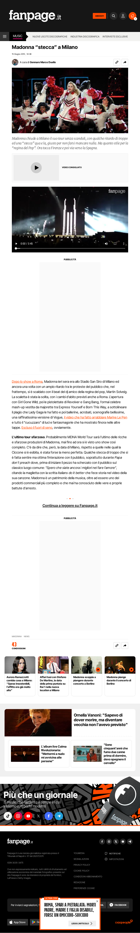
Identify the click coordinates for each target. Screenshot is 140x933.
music (17, 36)
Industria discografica (85, 36)
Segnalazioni (81, 859)
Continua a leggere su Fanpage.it (70, 505)
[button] (125, 62)
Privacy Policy (82, 864)
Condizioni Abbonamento (88, 876)
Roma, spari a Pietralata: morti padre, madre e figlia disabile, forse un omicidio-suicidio (70, 910)
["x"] (38, 816)
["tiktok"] (8, 816)
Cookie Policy (81, 870)
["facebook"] (48, 816)
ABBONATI (99, 16)
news (27, 637)
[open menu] (4, 36)
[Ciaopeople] (124, 923)
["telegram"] (59, 816)
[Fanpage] (20, 841)
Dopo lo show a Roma (27, 381)
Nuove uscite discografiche (50, 36)
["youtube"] (28, 816)
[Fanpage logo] (30, 16)
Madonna (17, 637)
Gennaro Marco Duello (43, 62)
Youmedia (79, 853)
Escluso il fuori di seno (37, 427)
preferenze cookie (84, 888)
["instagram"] (18, 816)
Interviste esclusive (115, 36)
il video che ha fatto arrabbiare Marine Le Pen (95, 417)
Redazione (79, 882)
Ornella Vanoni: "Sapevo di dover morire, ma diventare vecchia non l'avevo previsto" (101, 720)
